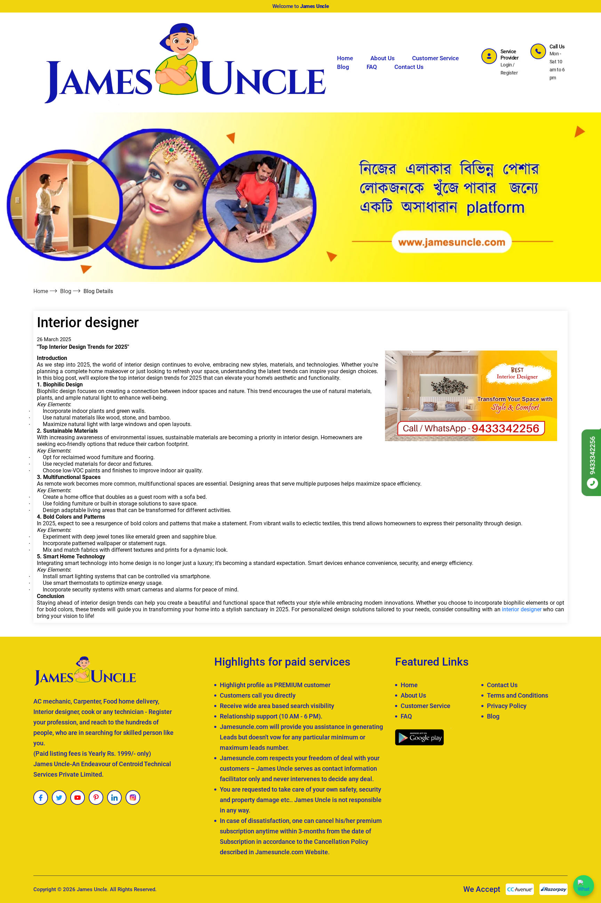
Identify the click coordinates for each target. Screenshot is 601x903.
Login (506, 65)
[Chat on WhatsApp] (583, 885)
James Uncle (92, 889)
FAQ (372, 66)
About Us (382, 58)
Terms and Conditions (517, 695)
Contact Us (409, 66)
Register (509, 73)
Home (345, 58)
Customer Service (435, 58)
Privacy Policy (507, 705)
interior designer (522, 609)
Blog (343, 66)
